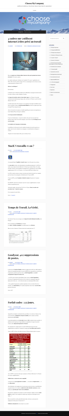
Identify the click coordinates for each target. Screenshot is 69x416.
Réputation (52, 89)
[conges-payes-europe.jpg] (20, 370)
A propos (34, 10)
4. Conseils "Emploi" (54, 57)
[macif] (10, 159)
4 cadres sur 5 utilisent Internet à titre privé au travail (24, 40)
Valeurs (27, 151)
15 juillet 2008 (19, 262)
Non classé (52, 87)
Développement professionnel (56, 74)
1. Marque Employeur (54, 47)
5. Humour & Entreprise (54, 60)
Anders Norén (45, 413)
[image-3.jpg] (20, 242)
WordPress (33, 413)
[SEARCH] (63, 38)
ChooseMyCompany (34, 3)
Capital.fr (13, 195)
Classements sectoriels (54, 71)
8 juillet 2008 (18, 306)
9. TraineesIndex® (53, 69)
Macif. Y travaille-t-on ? (21, 145)
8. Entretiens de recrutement (55, 66)
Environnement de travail (55, 76)
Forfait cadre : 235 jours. (21, 302)
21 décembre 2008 (18, 150)
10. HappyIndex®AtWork (55, 49)
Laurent (11, 262)
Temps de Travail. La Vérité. (23, 207)
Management (52, 84)
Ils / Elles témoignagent (54, 82)
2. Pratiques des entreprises (18, 151)
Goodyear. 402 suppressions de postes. (23, 256)
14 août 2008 (17, 211)
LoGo (10, 150)
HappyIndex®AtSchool (54, 79)
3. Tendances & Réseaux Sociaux (56, 55)
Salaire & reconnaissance (55, 92)
